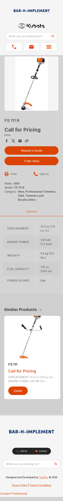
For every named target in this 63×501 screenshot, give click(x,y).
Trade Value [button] (31, 161)
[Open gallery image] (32, 83)
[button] (14, 47)
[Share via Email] (20, 141)
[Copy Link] (27, 141)
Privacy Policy (20, 485)
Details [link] (18, 390)
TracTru (43, 477)
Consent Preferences (13, 493)
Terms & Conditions (40, 485)
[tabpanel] (32, 84)
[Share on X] (13, 141)
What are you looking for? (26, 36)
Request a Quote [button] (31, 150)
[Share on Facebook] (7, 141)
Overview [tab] (31, 211)
